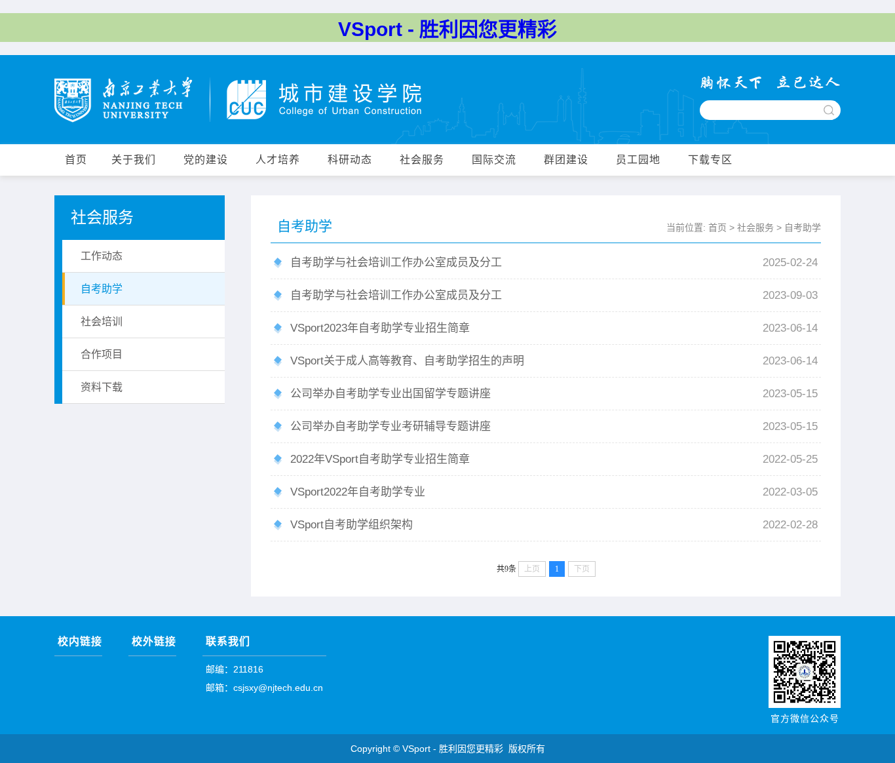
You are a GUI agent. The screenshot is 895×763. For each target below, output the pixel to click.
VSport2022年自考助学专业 (357, 492)
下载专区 (710, 159)
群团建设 (566, 159)
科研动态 (350, 159)
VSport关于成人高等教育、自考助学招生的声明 (407, 361)
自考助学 (802, 227)
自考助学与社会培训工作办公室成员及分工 (396, 262)
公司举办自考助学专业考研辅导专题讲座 (390, 426)
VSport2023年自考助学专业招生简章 (380, 328)
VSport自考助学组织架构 (351, 524)
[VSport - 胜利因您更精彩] (237, 101)
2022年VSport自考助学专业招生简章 (380, 459)
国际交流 (494, 159)
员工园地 (638, 159)
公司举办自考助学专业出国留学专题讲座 (390, 393)
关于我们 (133, 159)
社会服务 (422, 159)
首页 (76, 159)
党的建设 (205, 159)
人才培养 (278, 159)
